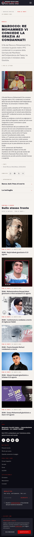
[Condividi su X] (18, 173)
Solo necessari (10, 532)
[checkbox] (4, 502)
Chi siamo (4, 477)
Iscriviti (4, 464)
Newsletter (5, 480)
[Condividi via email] (23, 173)
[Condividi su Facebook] (14, 173)
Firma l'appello (6, 461)
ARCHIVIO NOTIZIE (8, 11)
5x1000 (4, 470)
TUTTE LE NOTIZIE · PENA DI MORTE (13, 211)
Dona (3, 467)
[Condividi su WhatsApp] (10, 173)
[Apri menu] (30, 3)
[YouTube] (8, 440)
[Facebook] (12, 440)
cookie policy (18, 526)
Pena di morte (6, 448)
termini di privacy (15, 503)
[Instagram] (17, 440)
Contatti (4, 484)
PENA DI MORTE (21, 11)
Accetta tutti (24, 532)
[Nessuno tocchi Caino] (10, 3)
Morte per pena (6, 451)
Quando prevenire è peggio (10, 454)
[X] (3, 440)
